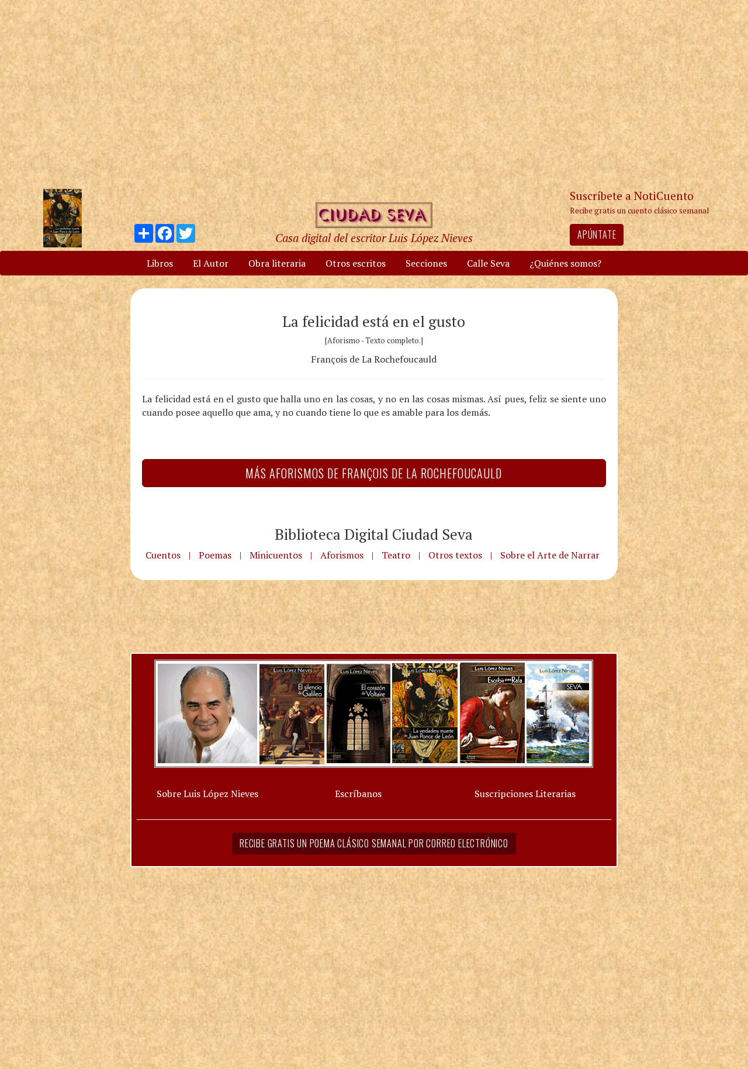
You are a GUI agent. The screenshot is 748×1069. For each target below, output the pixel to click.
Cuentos (163, 555)
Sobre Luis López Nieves (207, 793)
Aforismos (341, 555)
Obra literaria (277, 263)
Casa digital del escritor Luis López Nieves (374, 237)
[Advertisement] (388, 93)
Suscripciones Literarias (525, 793)
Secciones (426, 263)
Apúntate (596, 234)
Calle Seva (488, 263)
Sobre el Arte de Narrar (550, 555)
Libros (160, 263)
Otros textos (455, 555)
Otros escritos (355, 263)
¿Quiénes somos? (565, 263)
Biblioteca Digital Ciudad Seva (374, 534)
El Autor (210, 263)
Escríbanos (358, 793)
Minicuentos (276, 555)
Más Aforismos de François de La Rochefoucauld (373, 473)
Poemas (215, 555)
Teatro (396, 555)
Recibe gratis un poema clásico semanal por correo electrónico (374, 843)
